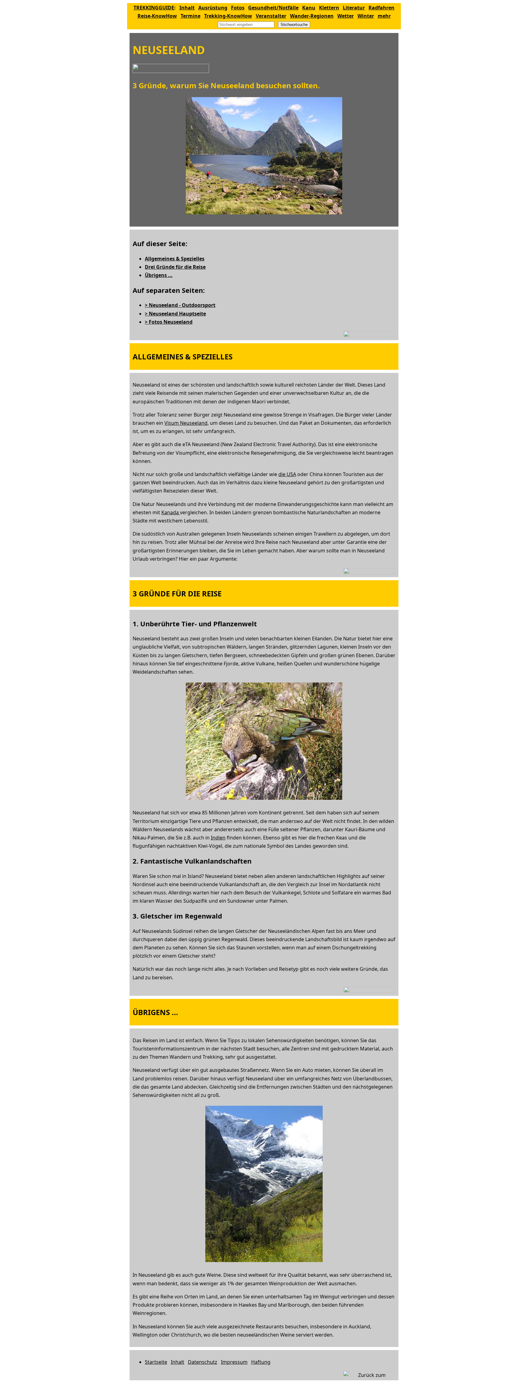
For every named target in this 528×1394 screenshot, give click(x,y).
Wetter (345, 16)
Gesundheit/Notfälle (273, 7)
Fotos (237, 7)
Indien (218, 837)
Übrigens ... (159, 275)
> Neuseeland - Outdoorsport (180, 305)
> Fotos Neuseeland (169, 321)
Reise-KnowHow (157, 16)
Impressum (234, 1362)
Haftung (260, 1362)
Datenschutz (202, 1362)
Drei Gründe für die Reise (175, 267)
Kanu (308, 7)
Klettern (329, 7)
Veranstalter (271, 16)
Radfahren (381, 7)
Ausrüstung (212, 7)
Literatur (354, 7)
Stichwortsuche (294, 24)
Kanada (170, 512)
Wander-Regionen (312, 16)
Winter (366, 16)
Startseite (156, 1362)
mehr (384, 16)
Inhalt (187, 7)
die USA (287, 474)
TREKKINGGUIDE (154, 7)
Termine (190, 16)
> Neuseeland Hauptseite (175, 313)
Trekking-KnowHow (228, 16)
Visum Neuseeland (185, 423)
